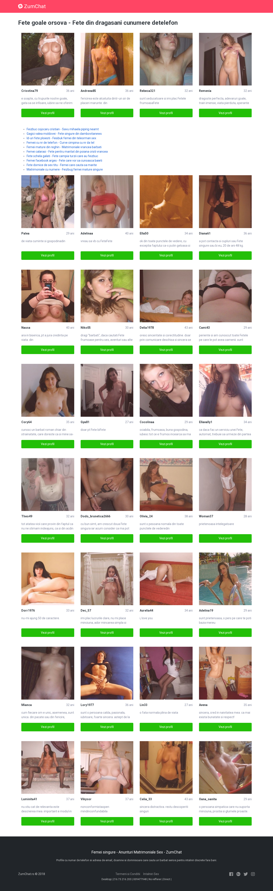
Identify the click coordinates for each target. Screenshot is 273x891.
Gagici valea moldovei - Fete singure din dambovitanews (64, 133)
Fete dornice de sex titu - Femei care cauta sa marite (62, 165)
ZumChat (35, 6)
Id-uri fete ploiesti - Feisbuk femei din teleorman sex (61, 138)
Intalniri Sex (151, 874)
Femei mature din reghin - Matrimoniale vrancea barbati (64, 147)
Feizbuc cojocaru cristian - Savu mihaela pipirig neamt (63, 129)
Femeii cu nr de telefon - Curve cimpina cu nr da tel (60, 142)
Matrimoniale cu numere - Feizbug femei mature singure (65, 169)
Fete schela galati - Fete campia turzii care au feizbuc (62, 156)
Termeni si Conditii (127, 874)
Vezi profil (47, 113)
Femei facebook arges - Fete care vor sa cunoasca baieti (64, 160)
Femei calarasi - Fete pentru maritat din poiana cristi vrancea (67, 151)
